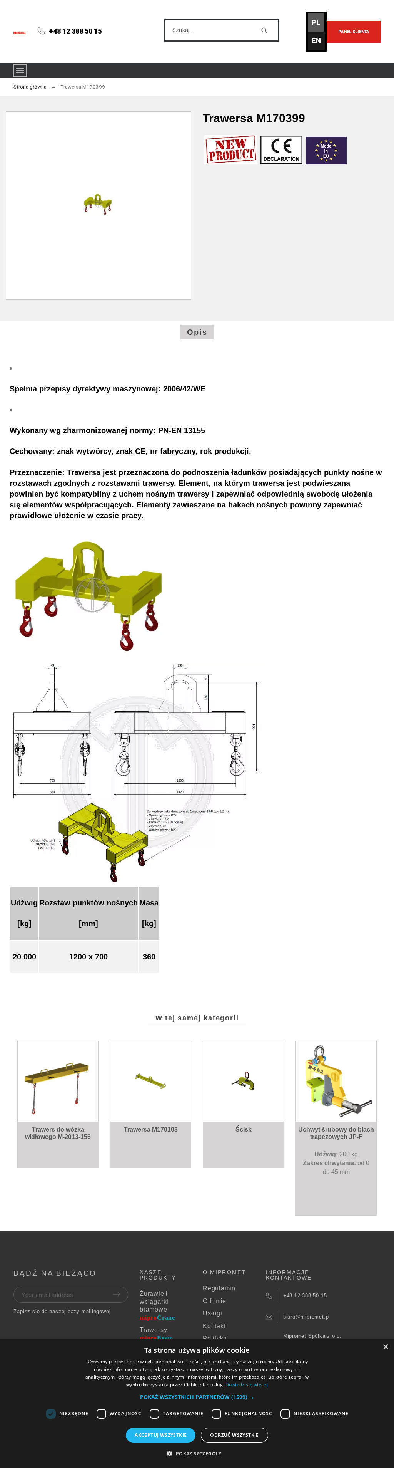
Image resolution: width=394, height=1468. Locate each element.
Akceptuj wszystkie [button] (161, 1435)
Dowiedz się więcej (246, 1384)
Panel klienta (353, 31)
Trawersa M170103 (151, 1129)
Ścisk (243, 1129)
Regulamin (219, 1288)
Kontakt (214, 1326)
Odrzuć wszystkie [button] (234, 1435)
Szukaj (269, 30)
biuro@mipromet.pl (306, 1317)
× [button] (385, 1347)
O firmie (214, 1301)
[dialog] (197, 1403)
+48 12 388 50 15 (75, 31)
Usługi (212, 1313)
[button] (59, 1106)
